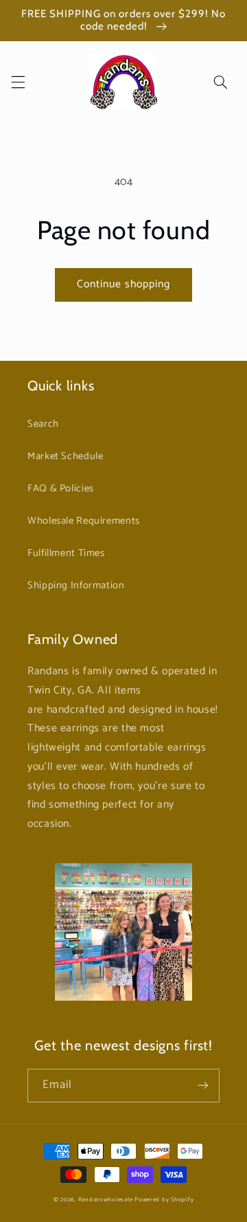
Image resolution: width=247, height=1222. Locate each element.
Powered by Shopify (163, 1200)
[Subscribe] (203, 1085)
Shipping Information (76, 585)
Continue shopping (124, 284)
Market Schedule (65, 456)
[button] (18, 82)
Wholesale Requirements (83, 521)
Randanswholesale (105, 1200)
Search (43, 424)
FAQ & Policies (60, 488)
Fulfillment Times (66, 553)
